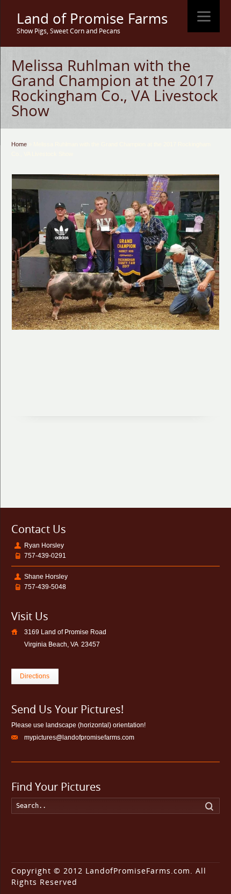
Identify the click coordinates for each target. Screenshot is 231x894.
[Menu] (203, 16)
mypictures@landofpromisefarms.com (79, 737)
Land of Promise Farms (92, 18)
